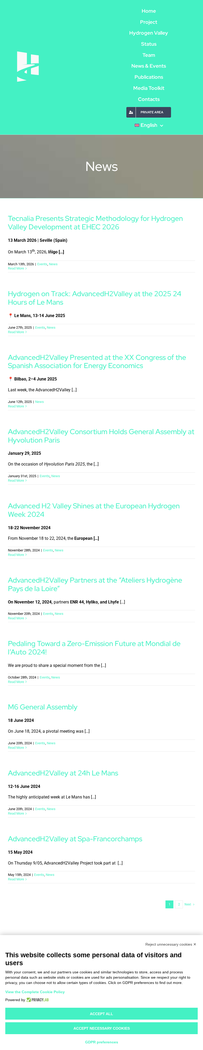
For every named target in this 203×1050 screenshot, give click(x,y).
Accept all (101, 1014)
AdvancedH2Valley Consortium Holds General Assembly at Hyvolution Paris (101, 436)
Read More (16, 268)
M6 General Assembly (42, 707)
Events (42, 264)
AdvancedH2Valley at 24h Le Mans (63, 773)
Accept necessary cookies (101, 1028)
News (53, 264)
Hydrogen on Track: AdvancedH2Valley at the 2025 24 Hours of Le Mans (94, 298)
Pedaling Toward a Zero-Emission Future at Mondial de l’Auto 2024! (94, 648)
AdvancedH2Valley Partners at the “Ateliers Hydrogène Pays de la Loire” (95, 584)
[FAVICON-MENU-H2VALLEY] (28, 51)
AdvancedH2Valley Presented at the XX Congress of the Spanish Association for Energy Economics (97, 361)
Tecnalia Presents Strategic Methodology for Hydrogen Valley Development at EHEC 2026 (95, 222)
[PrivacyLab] (37, 999)
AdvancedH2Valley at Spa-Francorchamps (75, 838)
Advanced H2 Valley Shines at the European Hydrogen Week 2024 (94, 510)
